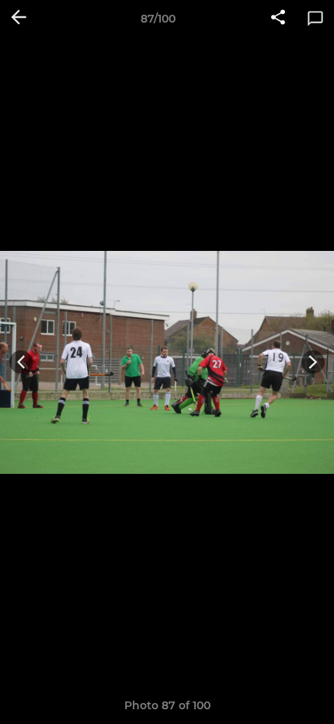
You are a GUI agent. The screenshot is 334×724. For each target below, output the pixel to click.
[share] (278, 19)
